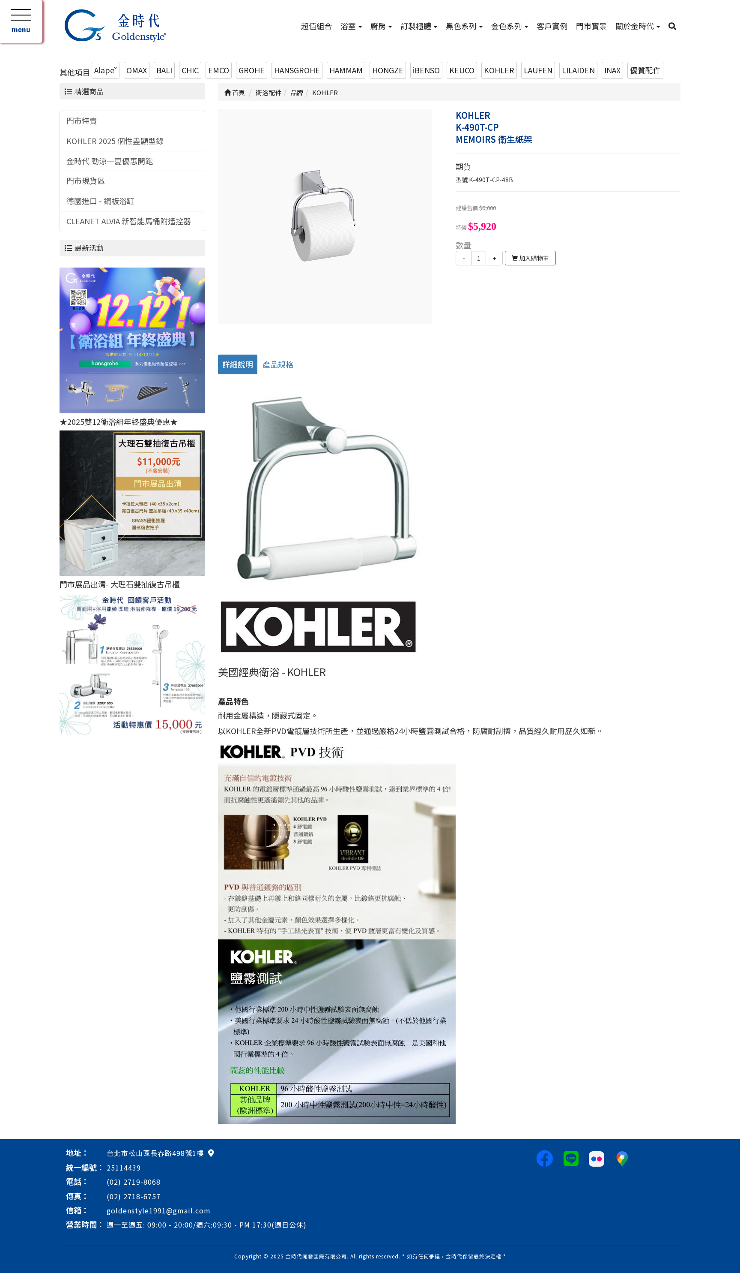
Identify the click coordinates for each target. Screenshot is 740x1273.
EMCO (218, 69)
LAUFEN (538, 69)
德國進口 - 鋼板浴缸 (100, 200)
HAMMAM (346, 69)
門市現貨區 (85, 180)
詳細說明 (237, 364)
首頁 (238, 92)
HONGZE (387, 69)
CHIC (190, 69)
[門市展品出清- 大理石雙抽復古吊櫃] (132, 501)
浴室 (349, 25)
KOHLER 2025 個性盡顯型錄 (115, 140)
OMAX (136, 69)
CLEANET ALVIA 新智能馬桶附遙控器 (128, 220)
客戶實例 (552, 25)
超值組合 (316, 25)
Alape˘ (105, 69)
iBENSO (426, 69)
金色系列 (507, 25)
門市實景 (591, 25)
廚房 (379, 25)
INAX (612, 69)
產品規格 (278, 364)
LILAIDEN (578, 69)
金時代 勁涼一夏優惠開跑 (109, 160)
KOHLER (499, 69)
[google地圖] (211, 1152)
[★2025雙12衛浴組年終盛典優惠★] (132, 339)
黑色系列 (462, 25)
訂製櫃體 (416, 25)
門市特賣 (81, 120)
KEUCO (461, 69)
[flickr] (597, 1157)
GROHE (252, 69)
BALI (164, 69)
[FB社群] (545, 1157)
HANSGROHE (297, 69)
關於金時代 (635, 25)
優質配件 (645, 69)
